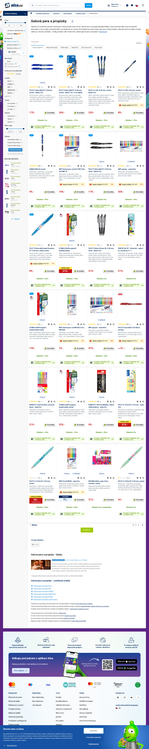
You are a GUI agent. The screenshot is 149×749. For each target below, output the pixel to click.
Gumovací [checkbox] (11, 116)
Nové (8, 61)
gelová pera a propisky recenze (79, 609)
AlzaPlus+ (83, 705)
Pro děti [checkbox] (10, 109)
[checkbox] (15, 31)
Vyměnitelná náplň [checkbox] (13, 139)
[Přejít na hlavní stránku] (14, 5)
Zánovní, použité (12, 66)
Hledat (88, 5)
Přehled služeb (14, 725)
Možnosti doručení (15, 697)
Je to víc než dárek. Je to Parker (76, 560)
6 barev (42, 320)
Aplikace (59, 725)
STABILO (10, 84)
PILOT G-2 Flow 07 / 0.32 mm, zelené (131, 481)
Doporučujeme (38, 47)
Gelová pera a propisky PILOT (42, 586)
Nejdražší (75, 47)
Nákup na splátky (14, 713)
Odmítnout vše (93, 744)
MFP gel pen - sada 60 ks (97, 327)
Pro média (59, 721)
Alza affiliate (83, 709)
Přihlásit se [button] (114, 6)
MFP (9, 87)
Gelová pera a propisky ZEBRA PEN (44, 594)
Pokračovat (103, 32)
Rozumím (93, 731)
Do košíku (50, 113)
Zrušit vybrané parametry (15, 153)
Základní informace (63, 705)
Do (25, 22)
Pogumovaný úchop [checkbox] (14, 142)
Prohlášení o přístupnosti (17, 721)
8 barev (72, 241)
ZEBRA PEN (11, 90)
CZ (120, 708)
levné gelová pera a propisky (84, 604)
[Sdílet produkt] (72, 21)
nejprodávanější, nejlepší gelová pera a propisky (95, 606)
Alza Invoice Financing (87, 721)
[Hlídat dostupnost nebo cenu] (52, 87)
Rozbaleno (10, 64)
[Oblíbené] (132, 5)
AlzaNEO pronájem (86, 701)
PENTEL (10, 93)
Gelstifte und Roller (70, 616)
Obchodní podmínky (16, 717)
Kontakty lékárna (62, 701)
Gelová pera (93, 13)
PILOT (9, 81)
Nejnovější (98, 47)
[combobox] (57, 5)
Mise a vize (60, 713)
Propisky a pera (81, 13)
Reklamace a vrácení (16, 705)
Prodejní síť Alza (14, 709)
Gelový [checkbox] (10, 122)
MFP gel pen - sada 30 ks (127, 169)
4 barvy (42, 473)
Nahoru (34, 525)
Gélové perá (62, 613)
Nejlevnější (64, 47)
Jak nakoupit (36, 705)
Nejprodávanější (51, 47)
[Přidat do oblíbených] (49, 87)
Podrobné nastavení (93, 737)
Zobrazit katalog (11, 13)
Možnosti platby (14, 701)
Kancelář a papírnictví (42, 13)
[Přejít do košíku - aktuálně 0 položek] (143, 5)
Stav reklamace (37, 701)
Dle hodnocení (86, 47)
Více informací (12, 745)
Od (5, 22)
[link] (15, 219)
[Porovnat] (54, 87)
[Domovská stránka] (31, 13)
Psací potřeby (67, 13)
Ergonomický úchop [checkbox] (14, 145)
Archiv (36, 544)
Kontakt (58, 697)
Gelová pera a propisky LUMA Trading (45, 599)
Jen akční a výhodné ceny (15, 30)
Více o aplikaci (19, 670)
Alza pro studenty (85, 713)
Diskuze (139, 43)
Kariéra (58, 717)
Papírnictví (56, 13)
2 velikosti (131, 161)
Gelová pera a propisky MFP (42, 588)
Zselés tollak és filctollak (78, 621)
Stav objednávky (38, 697)
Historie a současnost (64, 709)
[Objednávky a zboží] (127, 5)
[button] (131, 105)
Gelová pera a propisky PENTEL (43, 597)
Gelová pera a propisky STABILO (43, 591)
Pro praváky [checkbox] (11, 103)
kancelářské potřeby (58, 560)
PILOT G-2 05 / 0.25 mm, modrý (129, 90)
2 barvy (42, 83)
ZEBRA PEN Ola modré (37, 169)
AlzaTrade (83, 717)
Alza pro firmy (84, 697)
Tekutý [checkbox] (10, 119)
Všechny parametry (15, 150)
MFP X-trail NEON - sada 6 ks (69, 481)
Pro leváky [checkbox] (11, 106)
